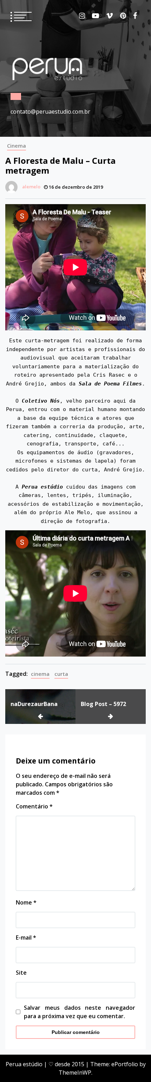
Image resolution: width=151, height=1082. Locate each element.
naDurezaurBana (34, 704)
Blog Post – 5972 (103, 704)
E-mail (26, 937)
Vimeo (110, 16)
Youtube (95, 16)
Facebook (135, 16)
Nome (26, 902)
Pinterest (123, 16)
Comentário (34, 806)
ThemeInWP (75, 1072)
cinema (40, 674)
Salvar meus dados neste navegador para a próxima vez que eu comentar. (79, 1012)
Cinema (16, 145)
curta (61, 674)
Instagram (82, 16)
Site (21, 972)
